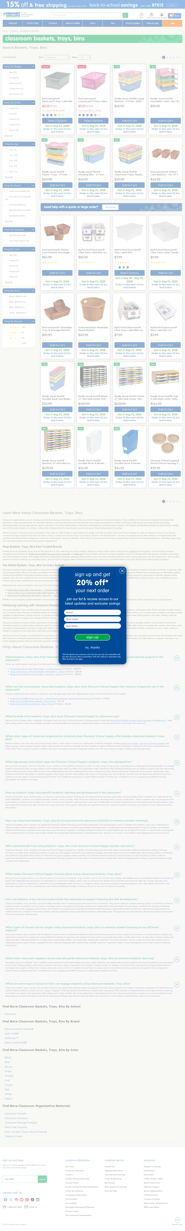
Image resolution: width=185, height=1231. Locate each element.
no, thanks (92, 647)
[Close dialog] (122, 571)
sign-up (92, 637)
